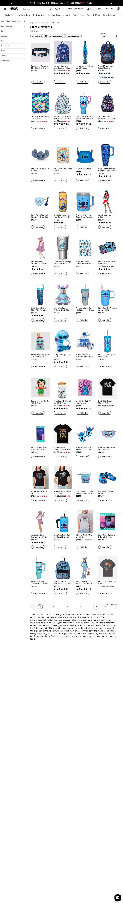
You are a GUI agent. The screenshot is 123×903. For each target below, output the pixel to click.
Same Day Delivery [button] (74, 36)
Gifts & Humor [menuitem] (109, 15)
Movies (45, 23)
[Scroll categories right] (121, 15)
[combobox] (37, 9)
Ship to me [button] (38, 36)
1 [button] (40, 607)
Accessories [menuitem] (78, 15)
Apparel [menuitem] (66, 15)
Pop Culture (35, 23)
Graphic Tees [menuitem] (54, 15)
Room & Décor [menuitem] (93, 15)
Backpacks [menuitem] (10, 15)
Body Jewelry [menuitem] (39, 15)
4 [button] (80, 607)
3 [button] (67, 607)
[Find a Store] (107, 9)
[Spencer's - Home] (14, 9)
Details (89, 3)
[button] (53, 36)
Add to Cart (39, 82)
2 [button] (53, 607)
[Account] (112, 9)
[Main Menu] (5, 9)
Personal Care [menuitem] (23, 15)
